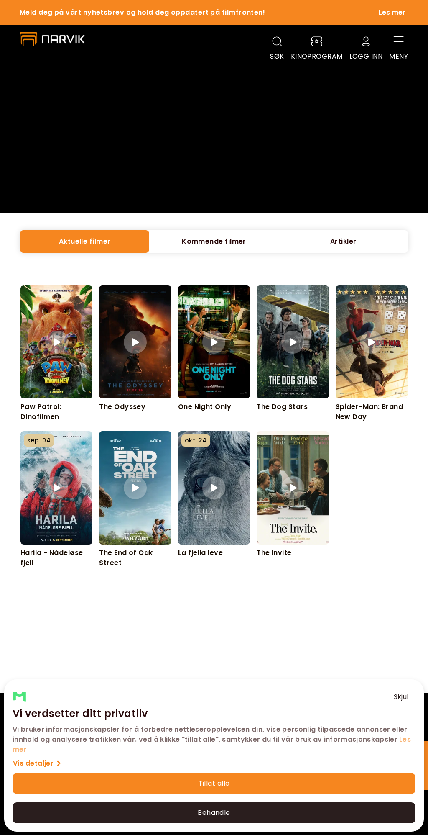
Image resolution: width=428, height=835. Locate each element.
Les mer (392, 12)
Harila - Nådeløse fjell (51, 557)
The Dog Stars (282, 406)
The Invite (274, 553)
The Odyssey (122, 406)
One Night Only (204, 406)
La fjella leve (200, 553)
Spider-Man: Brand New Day (369, 411)
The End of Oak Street (126, 557)
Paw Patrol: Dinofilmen (40, 411)
